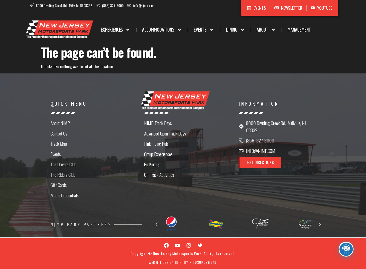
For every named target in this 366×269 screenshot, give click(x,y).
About (262, 30)
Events (200, 30)
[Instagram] (189, 245)
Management (299, 30)
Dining (231, 30)
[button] (156, 224)
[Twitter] (200, 245)
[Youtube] (178, 245)
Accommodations (158, 30)
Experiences (112, 30)
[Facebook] (166, 245)
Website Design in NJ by (183, 262)
